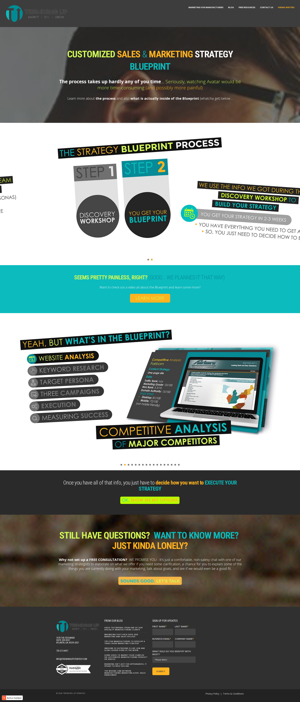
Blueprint (190, 98)
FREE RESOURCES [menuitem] (247, 7)
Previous (4, 191)
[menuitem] (286, 7)
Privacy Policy (212, 693)
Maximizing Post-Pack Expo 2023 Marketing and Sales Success (121, 635)
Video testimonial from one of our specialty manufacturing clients (123, 629)
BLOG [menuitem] (231, 7)
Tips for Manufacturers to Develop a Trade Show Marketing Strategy (124, 642)
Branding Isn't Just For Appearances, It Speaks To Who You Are (125, 665)
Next (296, 191)
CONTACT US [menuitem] (266, 7)
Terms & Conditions (233, 693)
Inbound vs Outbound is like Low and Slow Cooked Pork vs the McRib (124, 649)
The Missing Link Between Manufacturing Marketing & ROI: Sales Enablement (125, 673)
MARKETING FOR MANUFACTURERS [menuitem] (205, 7)
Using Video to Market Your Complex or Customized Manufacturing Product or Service (126, 657)
